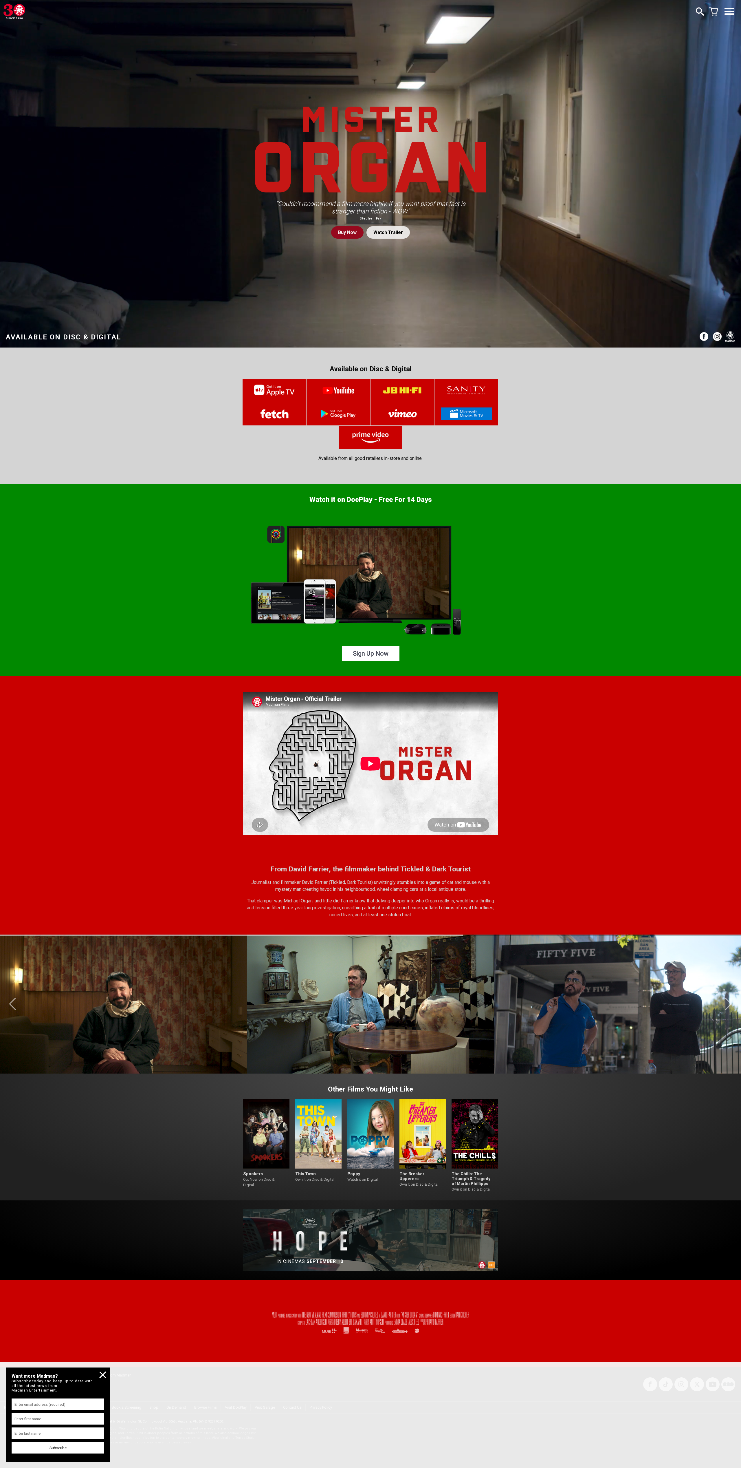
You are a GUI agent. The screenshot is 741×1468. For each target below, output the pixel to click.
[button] (12, 1004)
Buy (347, 232)
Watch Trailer (388, 232)
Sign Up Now (370, 653)
